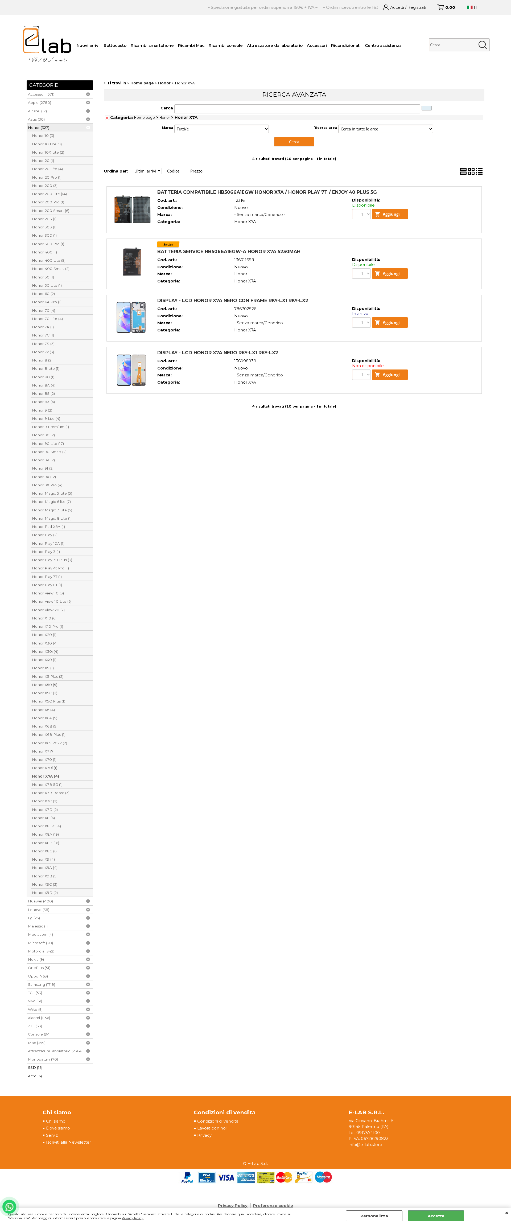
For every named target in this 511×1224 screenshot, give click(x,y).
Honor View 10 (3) (48, 593)
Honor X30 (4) (44, 643)
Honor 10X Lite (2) (48, 152)
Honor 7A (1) (43, 327)
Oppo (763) (38, 976)
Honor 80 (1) (43, 377)
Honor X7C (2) (44, 801)
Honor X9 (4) (43, 859)
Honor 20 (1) (43, 160)
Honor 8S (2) (43, 393)
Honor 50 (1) (43, 277)
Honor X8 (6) (43, 818)
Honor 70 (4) (43, 310)
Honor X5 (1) (43, 668)
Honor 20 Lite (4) (47, 169)
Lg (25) (34, 918)
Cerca (166, 107)
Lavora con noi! (212, 1128)
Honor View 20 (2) (48, 610)
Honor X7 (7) (43, 751)
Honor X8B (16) (45, 843)
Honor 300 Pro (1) (48, 244)
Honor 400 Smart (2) (50, 268)
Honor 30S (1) (44, 227)
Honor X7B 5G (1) (47, 784)
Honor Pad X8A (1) (48, 526)
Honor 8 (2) (42, 360)
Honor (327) (38, 127)
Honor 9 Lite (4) (46, 418)
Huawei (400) (40, 901)
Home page (144, 118)
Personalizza (374, 1215)
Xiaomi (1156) (39, 1018)
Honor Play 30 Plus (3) (52, 560)
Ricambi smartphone (152, 45)
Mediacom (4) (40, 934)
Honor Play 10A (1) (48, 543)
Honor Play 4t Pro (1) (50, 568)
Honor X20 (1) (44, 634)
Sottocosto (115, 45)
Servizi (52, 1135)
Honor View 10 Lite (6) (52, 601)
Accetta (436, 1215)
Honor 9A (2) (43, 460)
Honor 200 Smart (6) (50, 210)
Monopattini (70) (43, 1059)
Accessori (317, 45)
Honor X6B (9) (44, 726)
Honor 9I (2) (42, 468)
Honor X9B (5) (44, 876)
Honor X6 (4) (43, 710)
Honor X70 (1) (44, 759)
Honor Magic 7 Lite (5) (52, 510)
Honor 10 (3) (43, 135)
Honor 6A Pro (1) (46, 302)
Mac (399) (37, 1043)
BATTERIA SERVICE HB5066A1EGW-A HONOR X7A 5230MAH (228, 251)
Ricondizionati (346, 45)
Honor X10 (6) (44, 618)
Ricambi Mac (191, 45)
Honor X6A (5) (44, 718)
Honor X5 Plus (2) (47, 676)
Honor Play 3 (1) (46, 551)
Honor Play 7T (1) (47, 576)
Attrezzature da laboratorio (275, 45)
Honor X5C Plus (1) (48, 701)
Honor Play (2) (44, 535)
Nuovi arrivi (88, 45)
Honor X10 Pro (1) (47, 626)
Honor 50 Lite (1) (47, 285)
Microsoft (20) (40, 943)
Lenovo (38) (38, 909)
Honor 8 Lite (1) (45, 368)
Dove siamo (58, 1128)
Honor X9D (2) (45, 892)
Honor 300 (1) (44, 235)
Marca (167, 128)
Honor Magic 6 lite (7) (51, 501)
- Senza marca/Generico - (260, 214)
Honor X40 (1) (44, 660)
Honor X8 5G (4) (46, 826)
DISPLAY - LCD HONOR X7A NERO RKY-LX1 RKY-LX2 (217, 352)
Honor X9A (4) (44, 867)
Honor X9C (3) (44, 884)
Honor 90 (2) (43, 435)
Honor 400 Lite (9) (48, 260)
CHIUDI (506, 1213)
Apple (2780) (39, 102)
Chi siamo (55, 1121)
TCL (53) (35, 993)
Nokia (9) (36, 959)
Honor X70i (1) (44, 768)
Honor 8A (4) (43, 385)
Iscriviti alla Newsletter (68, 1142)
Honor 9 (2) (42, 410)
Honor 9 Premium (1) (50, 427)
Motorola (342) (41, 951)
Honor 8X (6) (43, 402)
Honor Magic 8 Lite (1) (52, 518)
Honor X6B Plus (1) (48, 734)
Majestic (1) (38, 926)
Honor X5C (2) (44, 693)
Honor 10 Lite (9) (47, 144)
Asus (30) (36, 119)
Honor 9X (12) (44, 477)
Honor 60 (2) (43, 293)
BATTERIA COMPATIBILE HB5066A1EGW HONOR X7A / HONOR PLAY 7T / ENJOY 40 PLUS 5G (267, 192)
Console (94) (39, 1034)
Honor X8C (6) (44, 851)
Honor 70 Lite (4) (47, 319)
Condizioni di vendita (217, 1121)
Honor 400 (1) (44, 252)
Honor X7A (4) (45, 776)
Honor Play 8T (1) (47, 585)
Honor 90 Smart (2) (49, 452)
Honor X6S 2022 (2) (49, 743)
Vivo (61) (35, 1001)
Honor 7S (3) (43, 344)
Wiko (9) (35, 1009)
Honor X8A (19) (45, 834)
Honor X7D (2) (45, 809)
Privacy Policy (132, 1218)
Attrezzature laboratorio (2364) (55, 1051)
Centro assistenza (383, 45)
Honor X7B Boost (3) (50, 793)
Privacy (204, 1135)
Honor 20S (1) (44, 219)
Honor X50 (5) (44, 685)
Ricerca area (325, 128)
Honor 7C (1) (43, 335)
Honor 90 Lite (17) (48, 443)
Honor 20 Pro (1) (46, 177)
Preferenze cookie (273, 1205)
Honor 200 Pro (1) (48, 202)
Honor (164, 118)
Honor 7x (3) (43, 352)
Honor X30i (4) (45, 651)
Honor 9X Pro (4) (47, 485)
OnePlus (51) (39, 968)
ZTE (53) (35, 1026)
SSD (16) (35, 1067)
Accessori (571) (41, 94)
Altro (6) (35, 1076)
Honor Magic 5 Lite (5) (52, 493)
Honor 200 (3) (44, 185)
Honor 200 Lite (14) (49, 194)
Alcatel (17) (37, 111)
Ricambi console (226, 45)
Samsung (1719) (41, 984)
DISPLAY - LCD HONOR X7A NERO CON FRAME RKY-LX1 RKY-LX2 (232, 300)
